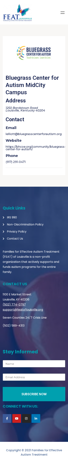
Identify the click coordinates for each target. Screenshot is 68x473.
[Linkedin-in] (36, 418)
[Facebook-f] (7, 418)
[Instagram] (26, 418)
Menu (62, 12)
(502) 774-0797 (14, 304)
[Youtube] (16, 418)
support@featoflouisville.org (23, 310)
